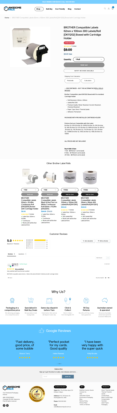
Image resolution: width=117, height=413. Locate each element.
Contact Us (83, 392)
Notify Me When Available (84, 70)
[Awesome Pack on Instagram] (7, 405)
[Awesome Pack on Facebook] (4, 405)
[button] (106, 278)
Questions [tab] (21, 254)
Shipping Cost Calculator (72, 76)
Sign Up (68, 376)
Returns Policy (84, 401)
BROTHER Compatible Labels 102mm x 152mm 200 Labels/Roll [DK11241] (69, 201)
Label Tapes (105, 402)
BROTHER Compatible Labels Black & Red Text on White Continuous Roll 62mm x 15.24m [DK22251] (49, 203)
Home (7, 18)
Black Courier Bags (107, 397)
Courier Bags (105, 395)
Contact (77, 9)
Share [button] (10, 278)
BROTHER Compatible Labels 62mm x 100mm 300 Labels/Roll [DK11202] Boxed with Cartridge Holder (32, 274)
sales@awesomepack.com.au (62, 406)
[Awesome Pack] (11, 388)
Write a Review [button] (104, 241)
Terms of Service (85, 404)
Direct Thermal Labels (107, 390)
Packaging (104, 404)
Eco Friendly (60, 9)
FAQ (81, 393)
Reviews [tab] (10, 254)
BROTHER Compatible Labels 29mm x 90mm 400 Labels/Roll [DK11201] (89, 201)
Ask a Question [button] (89, 241)
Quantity (67, 59)
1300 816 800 (62, 401)
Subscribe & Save (85, 395)
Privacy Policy (83, 402)
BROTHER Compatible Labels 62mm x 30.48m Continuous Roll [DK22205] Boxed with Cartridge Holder (29, 203)
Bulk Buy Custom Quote (87, 390)
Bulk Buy (49, 9)
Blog (69, 9)
